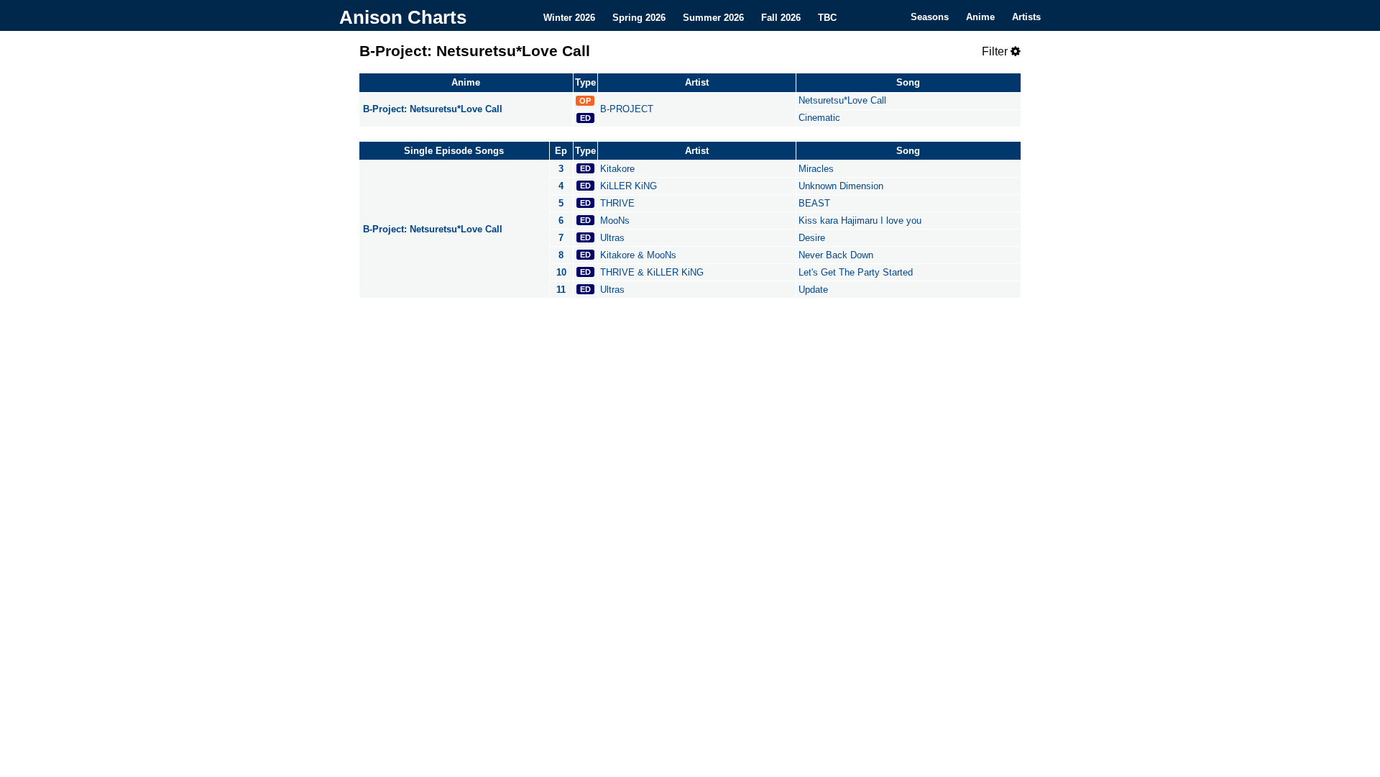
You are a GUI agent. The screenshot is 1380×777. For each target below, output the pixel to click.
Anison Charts (402, 17)
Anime (980, 17)
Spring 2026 (639, 17)
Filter (996, 51)
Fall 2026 (781, 17)
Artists (1026, 17)
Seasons (930, 17)
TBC (827, 17)
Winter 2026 (569, 17)
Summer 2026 (713, 17)
